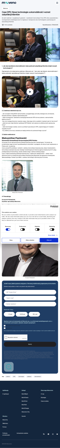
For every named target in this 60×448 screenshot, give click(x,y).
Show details (51, 235)
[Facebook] (48, 434)
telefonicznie (9, 328)
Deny (11, 240)
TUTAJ (26, 358)
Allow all (49, 240)
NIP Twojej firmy (11, 292)
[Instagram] (53, 434)
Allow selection (30, 240)
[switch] (22, 229)
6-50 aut (22, 314)
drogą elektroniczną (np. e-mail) (13, 325)
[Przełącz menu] (57, 3)
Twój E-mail (9, 298)
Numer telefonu (11, 304)
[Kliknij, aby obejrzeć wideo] (30, 91)
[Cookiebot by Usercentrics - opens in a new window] (51, 207)
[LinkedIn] (44, 434)
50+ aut (35, 314)
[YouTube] (57, 434)
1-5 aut (10, 314)
